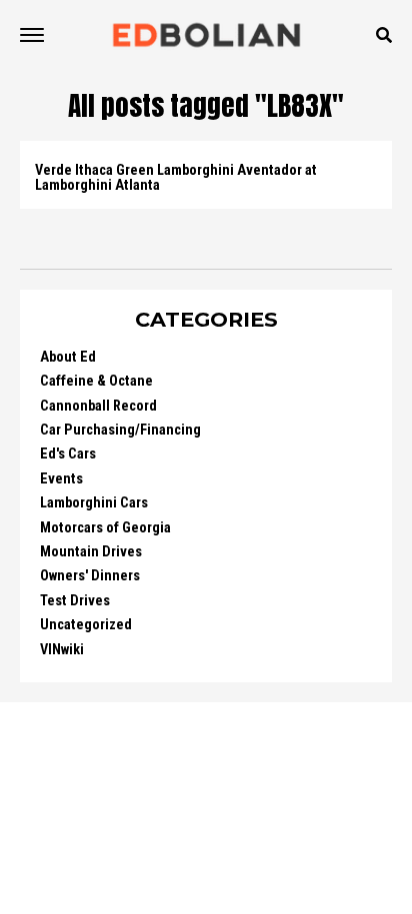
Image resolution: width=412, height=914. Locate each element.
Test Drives (75, 600)
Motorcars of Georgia (105, 527)
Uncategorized (86, 624)
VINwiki (62, 649)
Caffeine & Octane (96, 381)
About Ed (68, 357)
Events (61, 478)
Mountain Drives (91, 551)
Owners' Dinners (90, 575)
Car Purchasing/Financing (120, 430)
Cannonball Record (98, 406)
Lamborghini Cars (94, 502)
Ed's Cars (68, 454)
